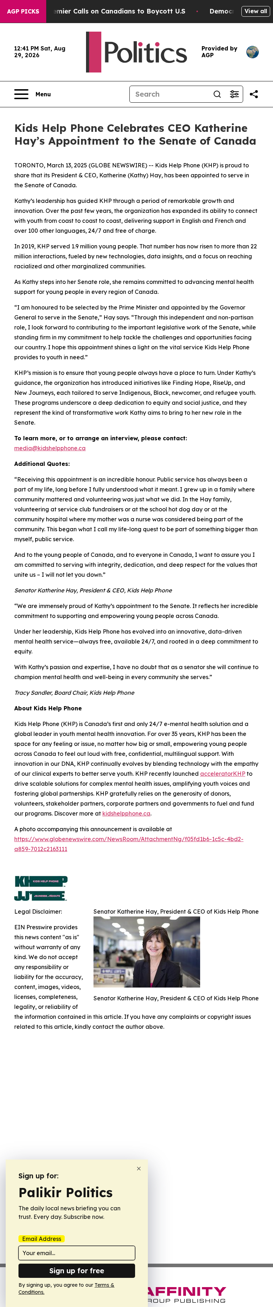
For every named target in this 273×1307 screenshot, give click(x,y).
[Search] (217, 94)
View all (256, 11)
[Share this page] (254, 94)
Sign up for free (76, 1270)
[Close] (138, 1168)
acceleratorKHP (222, 773)
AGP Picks (23, 11)
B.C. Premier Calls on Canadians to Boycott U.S (108, 11)
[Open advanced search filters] (234, 94)
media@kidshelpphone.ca (50, 448)
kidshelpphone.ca (126, 813)
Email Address (41, 1238)
